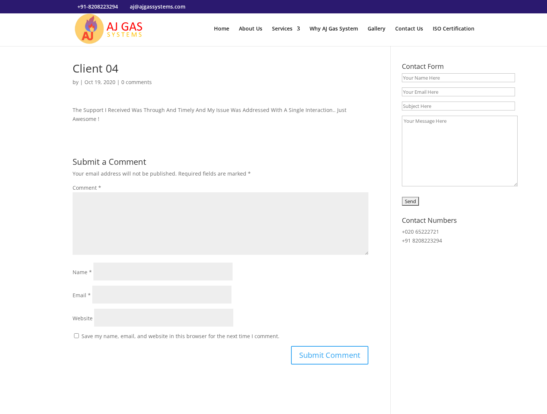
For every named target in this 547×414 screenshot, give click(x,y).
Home (221, 29)
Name (82, 272)
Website (83, 318)
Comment (87, 187)
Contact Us (409, 29)
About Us (250, 29)
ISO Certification (453, 29)
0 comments (136, 82)
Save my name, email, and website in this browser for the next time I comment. (180, 336)
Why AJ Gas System (334, 29)
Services (282, 29)
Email (82, 295)
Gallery (377, 29)
